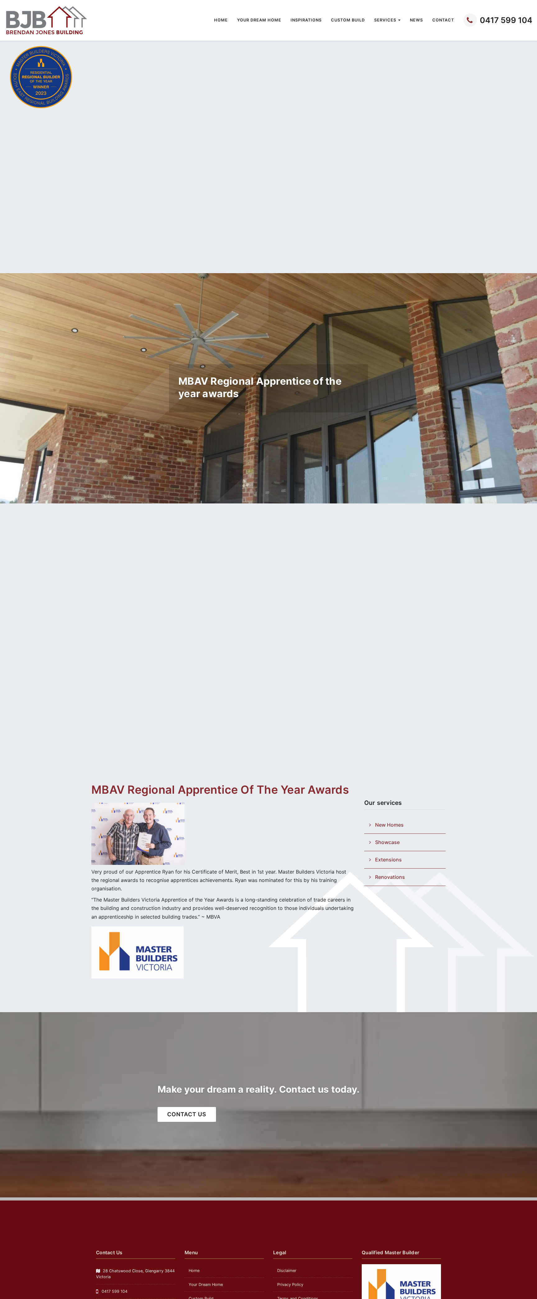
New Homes (389, 825)
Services (385, 20)
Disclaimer (286, 1270)
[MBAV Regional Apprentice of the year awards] (138, 833)
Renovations (390, 877)
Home (221, 20)
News (416, 20)
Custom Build (348, 20)
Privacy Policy (290, 1284)
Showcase (387, 842)
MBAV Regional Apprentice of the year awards (220, 789)
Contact (443, 20)
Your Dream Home (259, 20)
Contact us (186, 1114)
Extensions (388, 859)
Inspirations (306, 20)
